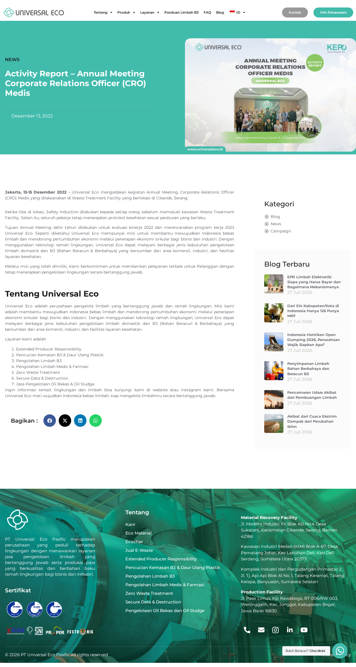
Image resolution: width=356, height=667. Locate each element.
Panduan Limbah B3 (181, 12)
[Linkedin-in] (289, 630)
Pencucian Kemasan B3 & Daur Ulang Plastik (59, 354)
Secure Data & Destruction (42, 378)
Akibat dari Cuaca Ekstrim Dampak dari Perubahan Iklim (312, 421)
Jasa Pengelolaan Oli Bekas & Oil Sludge (55, 384)
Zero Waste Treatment (38, 372)
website (160, 389)
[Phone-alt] (247, 630)
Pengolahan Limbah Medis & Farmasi (52, 366)
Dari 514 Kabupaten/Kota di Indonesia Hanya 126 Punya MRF (313, 311)
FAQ (207, 12)
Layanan (147, 12)
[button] (49, 420)
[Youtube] (304, 630)
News (12, 59)
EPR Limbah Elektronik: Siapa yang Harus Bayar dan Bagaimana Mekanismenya (314, 282)
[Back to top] (338, 631)
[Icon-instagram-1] (275, 630)
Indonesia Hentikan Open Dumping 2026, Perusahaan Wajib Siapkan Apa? (313, 339)
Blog (220, 12)
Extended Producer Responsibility (48, 349)
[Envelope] (261, 630)
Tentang (100, 12)
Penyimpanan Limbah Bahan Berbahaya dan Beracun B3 (308, 368)
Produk (123, 12)
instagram (191, 389)
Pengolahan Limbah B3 (39, 360)
